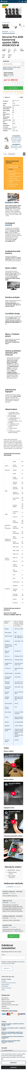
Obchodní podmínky (6, 1003)
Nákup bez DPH (5, 999)
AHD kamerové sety (15, 101)
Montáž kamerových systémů (8, 982)
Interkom (15, 516)
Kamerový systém (9, 316)
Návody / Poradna (6, 979)
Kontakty (3, 981)
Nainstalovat (12, 877)
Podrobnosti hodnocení (8, 33)
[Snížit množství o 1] (14, 83)
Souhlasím (13, 1067)
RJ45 (23, 565)
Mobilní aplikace (5, 984)
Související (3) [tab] (11, 154)
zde (2, 1059)
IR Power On (8, 668)
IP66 (10, 259)
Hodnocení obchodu (13, 883)
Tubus (13, 128)
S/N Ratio (7, 692)
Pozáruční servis (5, 1008)
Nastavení (13, 1062)
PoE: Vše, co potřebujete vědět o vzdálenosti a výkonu (13, 1028)
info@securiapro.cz (8, 1050)
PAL (16, 231)
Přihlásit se (7, 968)
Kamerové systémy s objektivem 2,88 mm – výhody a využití (13, 1024)
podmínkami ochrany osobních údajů (13, 962)
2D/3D (21, 659)
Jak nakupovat (4, 998)
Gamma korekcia (7, 707)
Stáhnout (18, 870)
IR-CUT (21, 656)
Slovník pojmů (4, 986)
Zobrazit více (13, 936)
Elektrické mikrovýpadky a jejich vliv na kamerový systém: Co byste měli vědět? (12, 1033)
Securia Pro (11, 75)
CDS (16, 669)
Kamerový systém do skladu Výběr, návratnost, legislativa (10, 1041)
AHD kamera (13, 415)
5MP (13, 121)
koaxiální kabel (8, 235)
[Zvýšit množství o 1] (21, 83)
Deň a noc (7, 656)
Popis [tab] (5, 154)
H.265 (23, 473)
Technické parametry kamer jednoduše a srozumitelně (12, 1037)
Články (3, 989)
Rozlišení (9, 202)
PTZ (14, 569)
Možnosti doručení (8, 69)
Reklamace (4, 1006)
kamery (8, 225)
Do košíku (14, 88)
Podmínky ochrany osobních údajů (9, 1004)
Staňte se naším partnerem (8, 1001)
